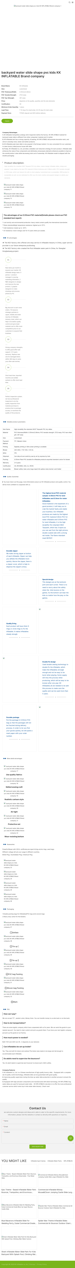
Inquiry (7, 121)
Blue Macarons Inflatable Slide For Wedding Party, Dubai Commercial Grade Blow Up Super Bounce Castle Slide (18, 1222)
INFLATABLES (68, 1161)
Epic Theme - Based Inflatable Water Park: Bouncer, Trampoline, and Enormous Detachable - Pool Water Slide (18, 1191)
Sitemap (32, 1264)
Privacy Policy (42, 1264)
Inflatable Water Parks (55, 1161)
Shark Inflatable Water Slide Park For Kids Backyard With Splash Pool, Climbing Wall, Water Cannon (18, 1253)
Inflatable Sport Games (38, 1161)
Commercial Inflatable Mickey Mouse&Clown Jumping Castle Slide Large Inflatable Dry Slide (55, 1191)
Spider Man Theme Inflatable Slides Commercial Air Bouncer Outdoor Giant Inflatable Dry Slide (54, 1222)
